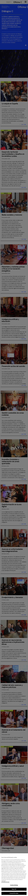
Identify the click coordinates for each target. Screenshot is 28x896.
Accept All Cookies (14, 893)
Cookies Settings (14, 885)
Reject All (14, 889)
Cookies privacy (5, 882)
